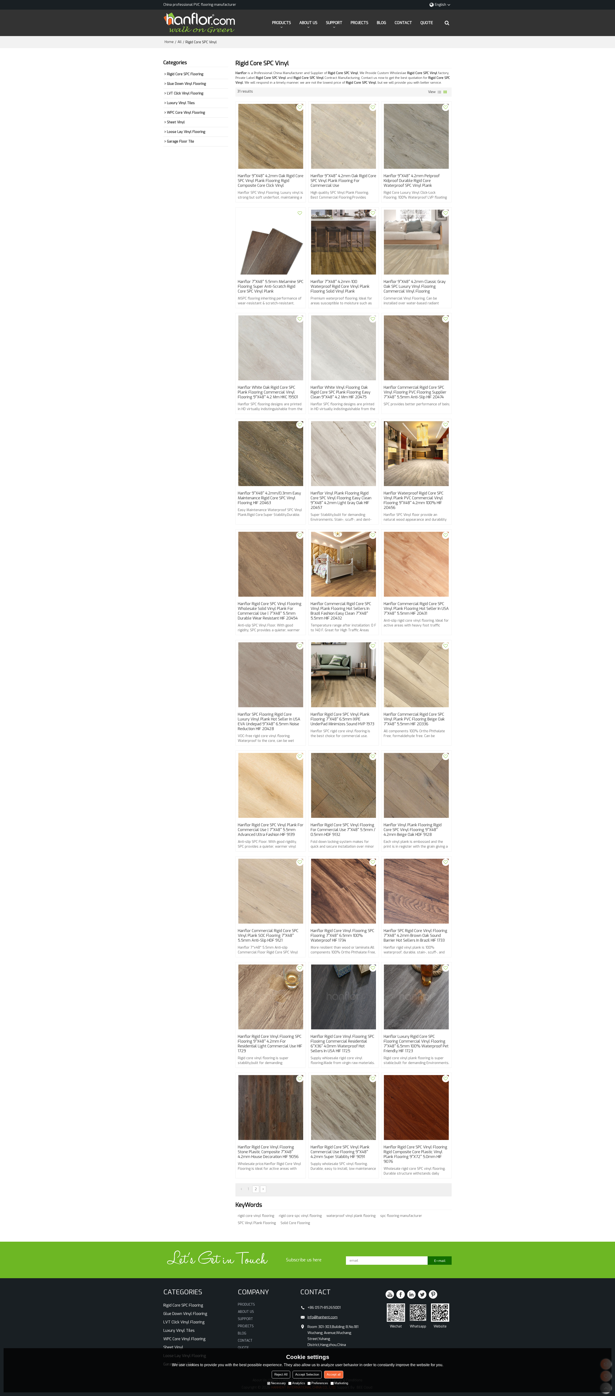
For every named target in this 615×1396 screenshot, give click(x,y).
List (439, 92)
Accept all (334, 1374)
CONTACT (403, 22)
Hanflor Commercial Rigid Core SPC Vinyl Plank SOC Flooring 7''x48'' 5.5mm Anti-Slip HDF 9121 (268, 935)
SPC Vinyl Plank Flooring (257, 1223)
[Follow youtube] (390, 1294)
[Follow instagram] (433, 1294)
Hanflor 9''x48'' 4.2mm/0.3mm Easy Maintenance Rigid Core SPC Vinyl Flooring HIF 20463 (269, 498)
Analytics (298, 1383)
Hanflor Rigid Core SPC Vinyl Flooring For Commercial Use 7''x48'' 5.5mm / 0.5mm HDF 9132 (343, 830)
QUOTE (426, 22)
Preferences (319, 1383)
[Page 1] (241, 1189)
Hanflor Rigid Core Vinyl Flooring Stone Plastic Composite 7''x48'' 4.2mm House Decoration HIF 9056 (268, 1152)
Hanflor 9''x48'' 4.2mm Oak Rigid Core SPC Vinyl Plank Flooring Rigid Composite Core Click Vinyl (270, 181)
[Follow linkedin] (411, 1294)
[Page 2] (263, 1189)
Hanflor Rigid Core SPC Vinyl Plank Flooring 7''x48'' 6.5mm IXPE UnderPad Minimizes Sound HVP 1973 (342, 719)
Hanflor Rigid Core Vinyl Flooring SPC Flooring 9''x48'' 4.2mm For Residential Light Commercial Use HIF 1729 (270, 1043)
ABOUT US (308, 22)
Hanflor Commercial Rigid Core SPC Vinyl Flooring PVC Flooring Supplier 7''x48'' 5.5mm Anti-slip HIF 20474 (415, 392)
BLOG (381, 22)
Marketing (341, 1383)
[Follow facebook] (400, 1294)
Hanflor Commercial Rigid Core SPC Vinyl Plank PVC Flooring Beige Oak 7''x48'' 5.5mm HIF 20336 (414, 719)
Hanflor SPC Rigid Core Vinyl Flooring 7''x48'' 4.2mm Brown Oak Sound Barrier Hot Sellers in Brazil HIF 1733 (415, 935)
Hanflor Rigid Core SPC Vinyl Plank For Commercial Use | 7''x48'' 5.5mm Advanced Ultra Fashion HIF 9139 (270, 830)
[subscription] (440, 1260)
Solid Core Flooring (295, 1223)
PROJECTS (359, 22)
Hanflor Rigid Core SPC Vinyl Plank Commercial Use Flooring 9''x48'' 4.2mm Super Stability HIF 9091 (340, 1152)
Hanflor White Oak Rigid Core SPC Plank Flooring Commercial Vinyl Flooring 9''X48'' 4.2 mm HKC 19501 (268, 392)
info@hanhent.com (323, 1317)
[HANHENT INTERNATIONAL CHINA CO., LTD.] (199, 23)
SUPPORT (334, 22)
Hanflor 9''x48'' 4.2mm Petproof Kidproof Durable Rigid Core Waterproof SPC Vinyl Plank (412, 181)
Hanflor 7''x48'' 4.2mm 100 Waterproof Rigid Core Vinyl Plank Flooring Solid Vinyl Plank (340, 286)
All (180, 42)
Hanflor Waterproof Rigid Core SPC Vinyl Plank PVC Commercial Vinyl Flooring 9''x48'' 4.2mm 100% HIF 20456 (413, 500)
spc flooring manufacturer (401, 1216)
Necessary (278, 1383)
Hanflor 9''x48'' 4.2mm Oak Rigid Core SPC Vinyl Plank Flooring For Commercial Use (343, 181)
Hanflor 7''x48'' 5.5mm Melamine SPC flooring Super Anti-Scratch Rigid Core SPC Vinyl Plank (270, 286)
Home (169, 42)
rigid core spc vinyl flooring (300, 1216)
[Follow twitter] (422, 1294)
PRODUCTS (281, 22)
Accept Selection (307, 1374)
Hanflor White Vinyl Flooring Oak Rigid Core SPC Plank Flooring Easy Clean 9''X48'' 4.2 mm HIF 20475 (340, 392)
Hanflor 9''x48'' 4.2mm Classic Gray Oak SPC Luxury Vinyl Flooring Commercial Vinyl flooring (415, 286)
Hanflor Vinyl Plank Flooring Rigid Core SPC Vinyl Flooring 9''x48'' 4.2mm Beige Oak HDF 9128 (413, 830)
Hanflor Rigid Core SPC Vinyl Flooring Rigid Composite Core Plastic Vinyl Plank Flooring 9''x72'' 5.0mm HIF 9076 (415, 1154)
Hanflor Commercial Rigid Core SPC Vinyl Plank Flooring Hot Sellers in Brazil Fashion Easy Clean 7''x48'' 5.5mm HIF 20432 (341, 611)
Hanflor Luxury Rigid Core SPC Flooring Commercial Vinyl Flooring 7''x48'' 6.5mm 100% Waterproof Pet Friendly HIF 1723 (416, 1043)
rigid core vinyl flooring (256, 1216)
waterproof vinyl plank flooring (350, 1216)
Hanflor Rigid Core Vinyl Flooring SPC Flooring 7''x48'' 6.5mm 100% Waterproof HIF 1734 (342, 935)
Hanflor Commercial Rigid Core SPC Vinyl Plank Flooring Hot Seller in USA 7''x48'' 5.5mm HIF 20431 (416, 608)
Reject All (281, 1374)
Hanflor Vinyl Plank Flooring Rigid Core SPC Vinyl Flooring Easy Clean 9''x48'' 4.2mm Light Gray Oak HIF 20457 (341, 500)
